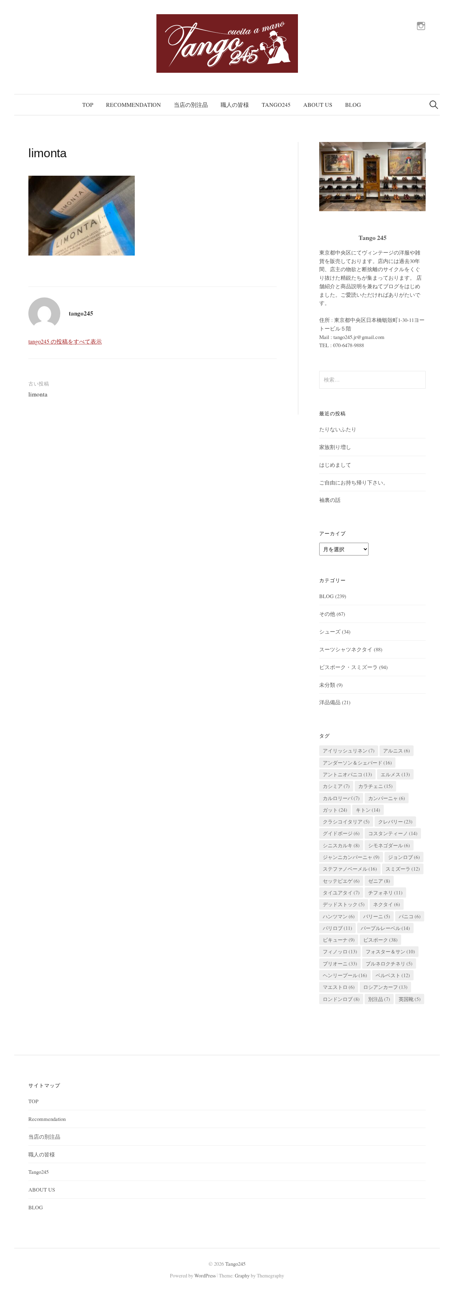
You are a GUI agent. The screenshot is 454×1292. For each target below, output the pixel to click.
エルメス (395, 774)
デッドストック (344, 904)
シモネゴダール (389, 845)
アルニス (396, 750)
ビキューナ (339, 939)
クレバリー (395, 821)
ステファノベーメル (350, 868)
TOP (87, 104)
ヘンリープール (345, 975)
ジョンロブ (404, 857)
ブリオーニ (340, 963)
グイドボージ (341, 833)
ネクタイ (386, 904)
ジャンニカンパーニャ (351, 857)
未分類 (327, 684)
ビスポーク (380, 939)
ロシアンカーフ (385, 987)
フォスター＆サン (390, 951)
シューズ (329, 631)
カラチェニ (375, 786)
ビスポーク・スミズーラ (348, 666)
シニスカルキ (341, 845)
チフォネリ (385, 892)
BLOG (353, 104)
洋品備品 (329, 702)
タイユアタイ (341, 892)
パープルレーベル (385, 928)
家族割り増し (335, 446)
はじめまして (335, 464)
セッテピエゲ (341, 880)
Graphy (242, 1275)
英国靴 (410, 999)
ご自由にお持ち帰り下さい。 (353, 482)
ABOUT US (317, 104)
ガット (335, 809)
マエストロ (339, 987)
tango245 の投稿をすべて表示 (65, 341)
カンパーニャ (386, 798)
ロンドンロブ (341, 999)
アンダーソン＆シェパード (357, 762)
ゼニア (379, 880)
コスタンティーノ (392, 833)
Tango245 (276, 104)
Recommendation (133, 104)
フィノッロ (340, 951)
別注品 (379, 999)
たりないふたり (337, 429)
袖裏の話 (329, 499)
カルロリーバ (341, 798)
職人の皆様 (235, 104)
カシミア (336, 786)
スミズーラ (403, 868)
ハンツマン (339, 916)
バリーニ (376, 916)
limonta (38, 394)
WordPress (205, 1275)
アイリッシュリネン (349, 750)
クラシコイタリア (346, 821)
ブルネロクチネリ (389, 963)
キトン (368, 809)
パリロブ (337, 928)
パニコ (410, 916)
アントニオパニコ (347, 774)
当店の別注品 (191, 104)
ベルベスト (393, 975)
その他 (327, 613)
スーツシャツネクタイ (345, 649)
